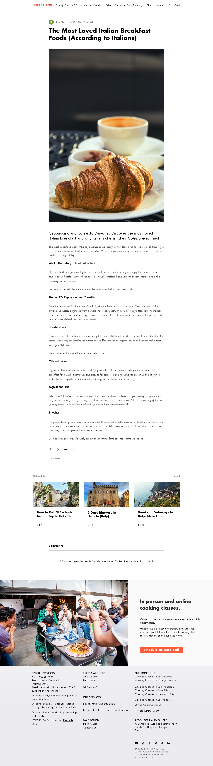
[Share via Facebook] (50, 449)
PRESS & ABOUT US (94, 673)
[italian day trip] (157, 494)
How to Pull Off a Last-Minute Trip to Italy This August (55, 514)
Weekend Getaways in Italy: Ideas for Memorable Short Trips (155, 514)
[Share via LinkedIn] (65, 449)
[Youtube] (136, 743)
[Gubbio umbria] (106, 494)
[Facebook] (149, 743)
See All (177, 475)
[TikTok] (162, 743)
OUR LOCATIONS (145, 673)
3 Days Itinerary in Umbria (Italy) (102, 514)
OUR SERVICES (92, 697)
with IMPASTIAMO (46, 682)
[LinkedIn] (168, 743)
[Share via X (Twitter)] (57, 449)
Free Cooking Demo (44, 680)
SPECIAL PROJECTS (43, 673)
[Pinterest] (155, 743)
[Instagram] (143, 743)
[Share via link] (73, 449)
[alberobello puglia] (56, 494)
